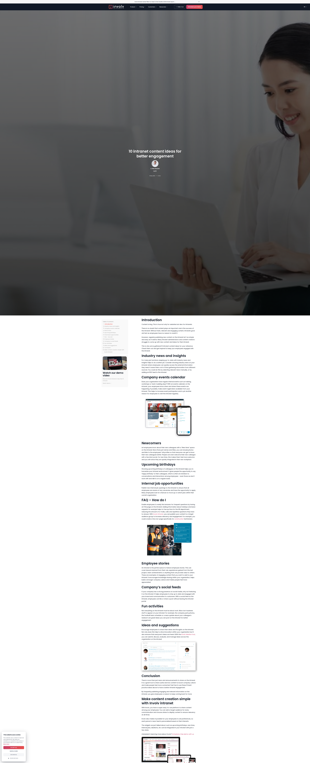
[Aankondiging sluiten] (199, 2)
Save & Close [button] (14, 751)
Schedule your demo (194, 7)
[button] (13, 758)
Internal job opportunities (111, 335)
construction (179, 519)
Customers (151, 7)
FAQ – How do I (108, 337)
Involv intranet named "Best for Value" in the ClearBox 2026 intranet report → (155, 2)
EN (304, 7)
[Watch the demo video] (115, 363)
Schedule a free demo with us (183, 734)
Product (132, 7)
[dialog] (14, 746)
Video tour (180, 7)
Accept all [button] (13, 747)
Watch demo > (107, 383)
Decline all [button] (13, 754)
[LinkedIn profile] (154, 171)
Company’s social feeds (111, 341)
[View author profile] (155, 171)
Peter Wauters (156, 168)
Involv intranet (158, 514)
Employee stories (109, 339)
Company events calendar (112, 328)
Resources (162, 7)
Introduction (109, 324)
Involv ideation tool (188, 634)
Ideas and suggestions (110, 345)
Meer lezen (6, 744)
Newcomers (107, 330)
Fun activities (108, 343)
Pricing (142, 7)
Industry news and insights (111, 326)
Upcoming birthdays (110, 332)
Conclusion (107, 347)
